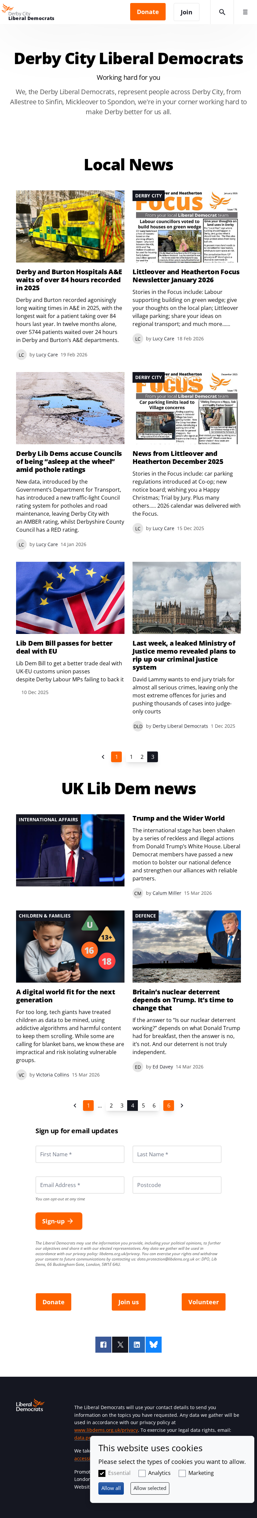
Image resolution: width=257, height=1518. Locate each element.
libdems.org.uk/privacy (119, 1253)
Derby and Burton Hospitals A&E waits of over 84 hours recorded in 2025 (69, 280)
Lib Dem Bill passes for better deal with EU (64, 647)
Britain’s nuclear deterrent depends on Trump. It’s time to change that (183, 1000)
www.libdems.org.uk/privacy (106, 1430)
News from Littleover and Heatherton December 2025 (178, 458)
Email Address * (51, 1176)
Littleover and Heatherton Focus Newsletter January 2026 (186, 276)
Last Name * (144, 1145)
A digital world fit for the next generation (65, 996)
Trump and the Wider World (179, 818)
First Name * (48, 1145)
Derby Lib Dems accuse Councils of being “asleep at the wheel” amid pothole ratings (69, 462)
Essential (119, 1473)
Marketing (201, 1473)
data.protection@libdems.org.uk (165, 1259)
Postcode (141, 1176)
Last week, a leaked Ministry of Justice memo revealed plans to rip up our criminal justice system (184, 655)
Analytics (159, 1473)
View (187, 267)
